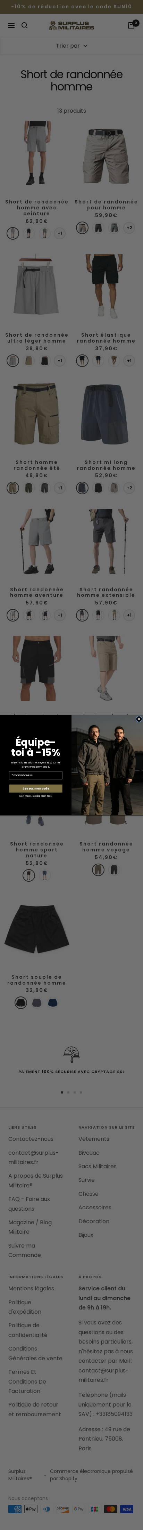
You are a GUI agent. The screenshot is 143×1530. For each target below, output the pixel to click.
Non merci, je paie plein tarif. (35, 796)
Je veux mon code (36, 788)
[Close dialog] (139, 719)
